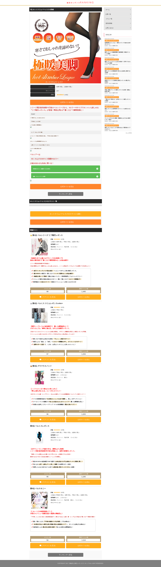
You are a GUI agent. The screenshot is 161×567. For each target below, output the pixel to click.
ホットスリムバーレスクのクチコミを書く (66, 214)
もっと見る (129, 132)
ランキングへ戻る (65, 194)
